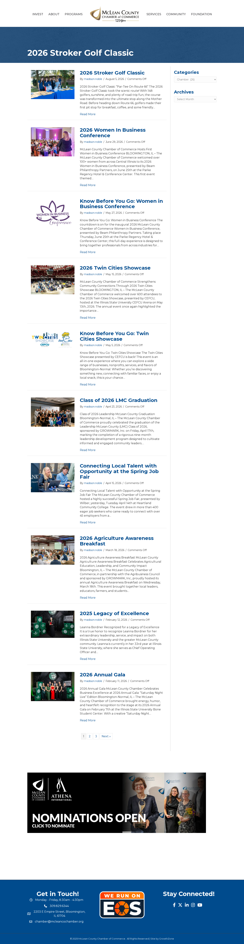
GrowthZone (166, 938)
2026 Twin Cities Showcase (115, 268)
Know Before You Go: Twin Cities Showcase (114, 336)
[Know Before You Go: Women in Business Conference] (52, 212)
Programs (74, 14)
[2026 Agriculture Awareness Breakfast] (52, 550)
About (53, 14)
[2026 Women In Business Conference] (52, 141)
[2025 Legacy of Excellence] (52, 624)
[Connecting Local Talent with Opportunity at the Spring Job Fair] (52, 477)
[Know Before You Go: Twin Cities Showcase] (52, 339)
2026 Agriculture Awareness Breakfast (117, 541)
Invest (37, 14)
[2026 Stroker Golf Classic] (52, 84)
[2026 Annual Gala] (52, 686)
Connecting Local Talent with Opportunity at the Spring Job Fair (119, 471)
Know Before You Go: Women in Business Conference (121, 204)
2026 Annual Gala (102, 675)
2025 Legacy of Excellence (114, 613)
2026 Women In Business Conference (113, 132)
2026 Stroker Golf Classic (112, 73)
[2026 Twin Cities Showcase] (52, 279)
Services (153, 14)
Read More (88, 114)
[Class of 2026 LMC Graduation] (52, 412)
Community (176, 14)
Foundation (201, 14)
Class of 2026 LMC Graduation (118, 400)
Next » (106, 736)
